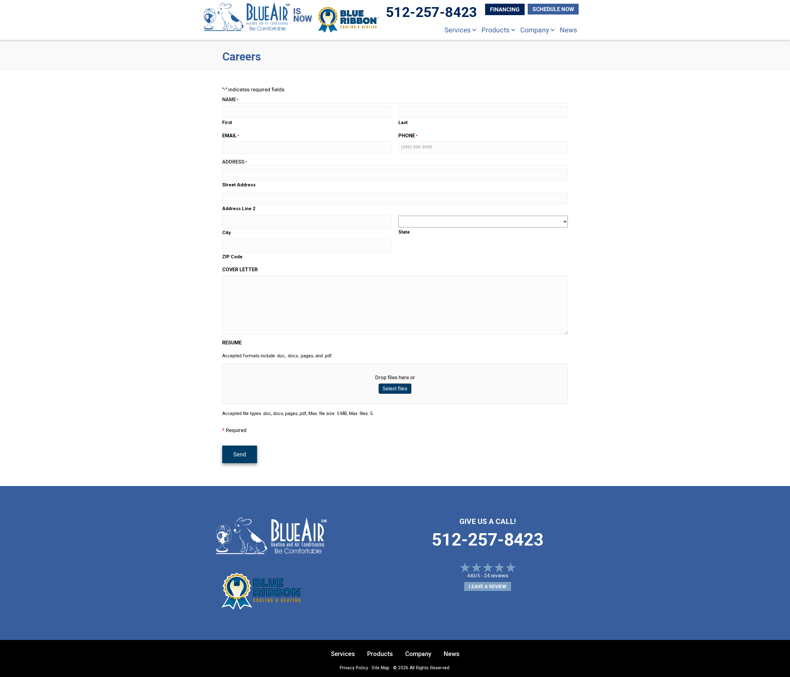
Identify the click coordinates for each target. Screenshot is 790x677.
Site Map (380, 668)
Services (457, 30)
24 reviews (496, 576)
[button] (474, 30)
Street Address (239, 185)
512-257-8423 (487, 540)
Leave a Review (487, 586)
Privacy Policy (354, 668)
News (568, 30)
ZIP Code (232, 257)
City (226, 232)
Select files (395, 389)
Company (534, 30)
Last (403, 122)
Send (239, 454)
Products (495, 30)
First (227, 122)
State (404, 232)
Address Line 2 (239, 208)
